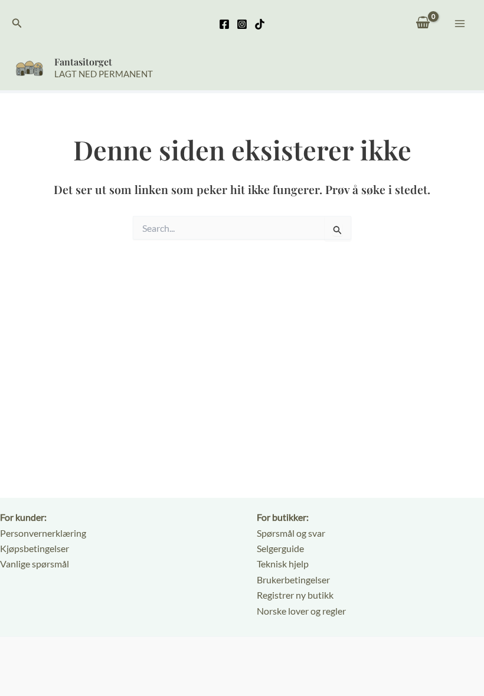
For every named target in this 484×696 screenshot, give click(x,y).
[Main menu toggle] (459, 23)
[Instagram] (242, 24)
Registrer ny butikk (295, 594)
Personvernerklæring (43, 533)
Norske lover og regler (301, 610)
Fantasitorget (83, 61)
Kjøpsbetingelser (34, 548)
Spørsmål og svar (291, 533)
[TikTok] (259, 24)
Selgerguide (280, 548)
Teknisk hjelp (283, 563)
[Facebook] (224, 24)
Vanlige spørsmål (34, 563)
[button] (17, 23)
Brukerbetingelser (293, 579)
